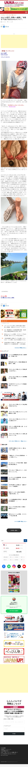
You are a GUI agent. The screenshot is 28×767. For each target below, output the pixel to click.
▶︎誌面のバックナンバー (6, 749)
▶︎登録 (14, 733)
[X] (19, 566)
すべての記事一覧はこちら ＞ (21, 521)
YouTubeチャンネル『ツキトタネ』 (16, 105)
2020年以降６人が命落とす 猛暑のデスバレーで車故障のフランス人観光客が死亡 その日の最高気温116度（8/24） (15, 343)
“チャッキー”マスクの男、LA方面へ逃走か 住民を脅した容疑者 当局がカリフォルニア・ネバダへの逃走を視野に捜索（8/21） (15, 326)
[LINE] (9, 566)
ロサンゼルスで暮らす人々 (11, 15)
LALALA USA (3, 761)
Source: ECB (5, 552)
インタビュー (3, 15)
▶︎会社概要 (3, 748)
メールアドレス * (7, 725)
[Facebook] (4, 566)
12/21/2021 (4, 21)
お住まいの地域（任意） (9, 718)
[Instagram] (14, 566)
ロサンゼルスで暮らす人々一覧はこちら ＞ (18, 441)
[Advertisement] (14, 41)
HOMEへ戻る (14, 530)
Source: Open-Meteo (22, 561)
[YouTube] (24, 566)
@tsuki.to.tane (12, 106)
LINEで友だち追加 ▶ (14, 610)
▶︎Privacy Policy (4, 755)
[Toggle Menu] (26, 12)
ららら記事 (11, 21)
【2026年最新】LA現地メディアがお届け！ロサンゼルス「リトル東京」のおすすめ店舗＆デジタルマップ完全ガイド (15, 339)
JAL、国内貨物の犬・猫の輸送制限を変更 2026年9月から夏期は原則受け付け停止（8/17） (15, 330)
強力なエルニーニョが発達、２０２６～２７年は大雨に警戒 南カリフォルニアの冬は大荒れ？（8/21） (15, 335)
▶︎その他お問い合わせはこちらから (8, 753)
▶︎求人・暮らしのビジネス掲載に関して (9, 752)
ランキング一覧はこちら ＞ (20, 347)
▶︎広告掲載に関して (5, 750)
